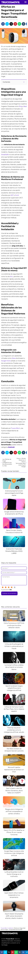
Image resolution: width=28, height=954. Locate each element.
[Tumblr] (23, 24)
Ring (20, 106)
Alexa (14, 358)
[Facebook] (3, 24)
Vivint (17, 195)
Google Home (6, 361)
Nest (25, 106)
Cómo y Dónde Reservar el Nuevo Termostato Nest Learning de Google (21, 462)
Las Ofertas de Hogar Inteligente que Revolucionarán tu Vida (7, 462)
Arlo (11, 276)
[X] (11, 24)
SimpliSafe (5, 154)
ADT (12, 195)
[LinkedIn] (23, 952)
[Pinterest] (15, 24)
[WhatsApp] (19, 24)
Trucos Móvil (15, 428)
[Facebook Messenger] (7, 24)
